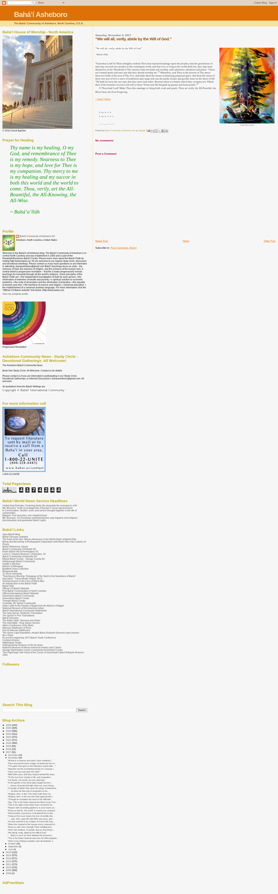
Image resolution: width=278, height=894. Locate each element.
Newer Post (101, 241)
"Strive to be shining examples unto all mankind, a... (31, 841)
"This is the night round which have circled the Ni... (31, 805)
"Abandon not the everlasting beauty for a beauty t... (31, 769)
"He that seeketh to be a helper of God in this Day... (31, 821)
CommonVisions (10, 640)
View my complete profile (15, 294)
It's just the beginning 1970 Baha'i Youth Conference (29, 637)
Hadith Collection (11, 564)
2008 (9, 873)
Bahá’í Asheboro (40, 14)
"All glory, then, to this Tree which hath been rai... (30, 794)
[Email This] (152, 131)
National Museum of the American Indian (23, 608)
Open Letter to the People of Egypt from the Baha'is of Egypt (33, 605)
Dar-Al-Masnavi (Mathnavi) (16, 630)
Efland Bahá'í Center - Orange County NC (23, 559)
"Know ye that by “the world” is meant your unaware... (32, 810)
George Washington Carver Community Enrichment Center (32, 650)
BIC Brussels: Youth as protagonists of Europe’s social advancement (37, 508)
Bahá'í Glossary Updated (15, 536)
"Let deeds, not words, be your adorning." (27, 780)
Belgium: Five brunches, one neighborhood (24, 515)
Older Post (270, 241)
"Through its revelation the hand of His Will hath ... (30, 799)
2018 (9, 749)
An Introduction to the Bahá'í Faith (19, 583)
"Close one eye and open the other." (24, 772)
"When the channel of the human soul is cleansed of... (32, 824)
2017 (9, 752)
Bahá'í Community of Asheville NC (19, 556)
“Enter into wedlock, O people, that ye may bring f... (31, 830)
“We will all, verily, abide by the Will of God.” (27, 833)
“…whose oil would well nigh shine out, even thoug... (31, 785)
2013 (9, 858)
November (13, 758)
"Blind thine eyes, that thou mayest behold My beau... (32, 774)
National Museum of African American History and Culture (31, 647)
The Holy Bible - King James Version (21, 623)
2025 (9, 728)
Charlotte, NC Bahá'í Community (19, 603)
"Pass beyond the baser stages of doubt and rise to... (32, 763)
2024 (9, 731)
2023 (9, 734)
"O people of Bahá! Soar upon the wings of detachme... (33, 788)
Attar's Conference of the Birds (17, 625)
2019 (9, 746)
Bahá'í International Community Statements (24, 610)
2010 (9, 867)
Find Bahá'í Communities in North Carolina (24, 591)
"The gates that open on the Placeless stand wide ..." (32, 766)
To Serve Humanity (12, 573)
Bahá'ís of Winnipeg (12, 566)
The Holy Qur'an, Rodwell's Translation (22, 613)
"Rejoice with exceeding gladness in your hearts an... (32, 808)
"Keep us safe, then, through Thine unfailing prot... (30, 827)
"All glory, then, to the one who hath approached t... (31, 796)
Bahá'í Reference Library (15, 546)
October (12, 844)
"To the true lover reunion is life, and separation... (30, 777)
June (10, 849)
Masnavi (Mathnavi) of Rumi (16, 628)
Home (186, 241)
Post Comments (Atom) (124, 247)
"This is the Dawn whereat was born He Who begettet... (33, 838)
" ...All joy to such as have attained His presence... (31, 835)
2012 (9, 861)
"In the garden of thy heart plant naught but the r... (30, 783)
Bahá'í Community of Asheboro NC (37, 236)
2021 (9, 740)
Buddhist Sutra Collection (15, 568)
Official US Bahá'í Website (15, 588)
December (13, 755)
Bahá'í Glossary (10, 618)
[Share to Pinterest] (167, 131)
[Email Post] (148, 130)
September (13, 846)
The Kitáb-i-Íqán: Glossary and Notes (21, 620)
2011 (9, 864)
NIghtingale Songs (12, 642)
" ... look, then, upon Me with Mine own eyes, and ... (31, 819)
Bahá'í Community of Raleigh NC (19, 549)
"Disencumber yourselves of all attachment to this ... (31, 813)
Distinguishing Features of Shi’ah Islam (22, 645)
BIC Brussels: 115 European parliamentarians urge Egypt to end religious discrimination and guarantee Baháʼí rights (40, 519)
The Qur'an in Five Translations (18, 615)
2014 (9, 855)
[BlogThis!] (156, 131)
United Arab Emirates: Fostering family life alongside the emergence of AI (39, 505)
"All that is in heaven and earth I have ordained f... (30, 760)
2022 (9, 737)
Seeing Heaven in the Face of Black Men (23, 581)
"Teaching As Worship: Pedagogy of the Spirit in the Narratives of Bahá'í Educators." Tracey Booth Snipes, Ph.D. (38, 577)
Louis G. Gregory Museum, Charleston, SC (24, 554)
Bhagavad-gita (10, 571)
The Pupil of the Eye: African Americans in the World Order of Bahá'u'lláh (39, 539)
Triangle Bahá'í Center (14, 600)
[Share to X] (159, 131)
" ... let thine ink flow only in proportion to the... (28, 791)
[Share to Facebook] (163, 131)
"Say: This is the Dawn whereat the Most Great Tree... (32, 802)
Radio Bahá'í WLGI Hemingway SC (20, 551)
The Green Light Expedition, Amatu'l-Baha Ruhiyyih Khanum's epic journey (40, 632)
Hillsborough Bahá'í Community (18, 561)
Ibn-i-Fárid (7, 635)
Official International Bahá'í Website (20, 593)
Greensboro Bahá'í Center (15, 598)
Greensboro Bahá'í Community (18, 596)
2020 (9, 743)
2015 (9, 852)
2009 (9, 870)
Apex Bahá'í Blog (11, 534)
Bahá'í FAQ (8, 586)
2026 (9, 725)
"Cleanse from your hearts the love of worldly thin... (31, 816)
